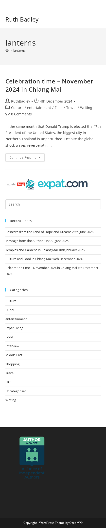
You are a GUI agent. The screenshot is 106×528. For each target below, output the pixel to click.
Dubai (9, 310)
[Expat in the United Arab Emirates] (57, 184)
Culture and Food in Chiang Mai (28, 259)
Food (59, 107)
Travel (71, 107)
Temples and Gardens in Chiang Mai (31, 250)
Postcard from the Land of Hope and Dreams (38, 232)
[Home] (7, 50)
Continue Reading (27, 156)
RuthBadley (20, 101)
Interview (12, 346)
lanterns (19, 50)
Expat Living (14, 328)
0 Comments (21, 114)
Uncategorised (16, 391)
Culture (17, 107)
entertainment (39, 107)
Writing (86, 107)
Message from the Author (24, 240)
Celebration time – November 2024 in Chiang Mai (49, 85)
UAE (8, 382)
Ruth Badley (21, 19)
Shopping (12, 364)
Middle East (13, 355)
